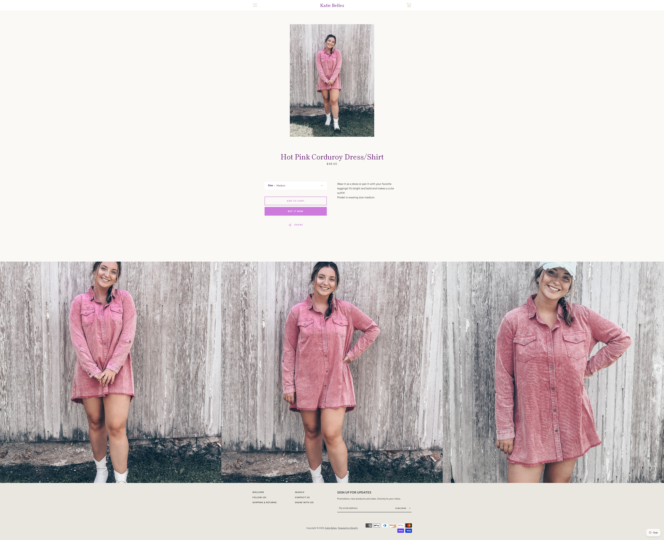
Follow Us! (259, 497)
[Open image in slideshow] (332, 80)
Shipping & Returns (264, 502)
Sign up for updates (354, 492)
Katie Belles (332, 5)
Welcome (258, 492)
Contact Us (302, 497)
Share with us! (304, 502)
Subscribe (401, 508)
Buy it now (295, 211)
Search (299, 492)
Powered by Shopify (348, 528)
